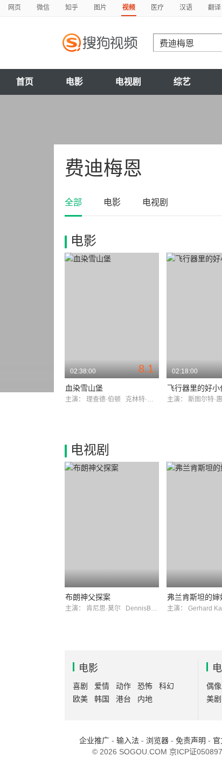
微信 (43, 7)
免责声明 (191, 740)
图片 (100, 7)
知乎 (71, 7)
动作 (123, 686)
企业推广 (94, 740)
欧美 (80, 699)
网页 (14, 7)
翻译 (214, 7)
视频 (128, 7)
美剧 (213, 699)
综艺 (182, 81)
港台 (123, 699)
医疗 (157, 7)
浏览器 (157, 740)
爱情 (101, 686)
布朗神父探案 (87, 597)
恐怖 (144, 686)
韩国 (101, 699)
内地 (144, 699)
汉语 (185, 7)
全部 (73, 202)
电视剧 (128, 81)
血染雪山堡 (84, 388)
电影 (74, 81)
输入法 (127, 740)
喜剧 (80, 686)
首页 (24, 81)
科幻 (166, 686)
